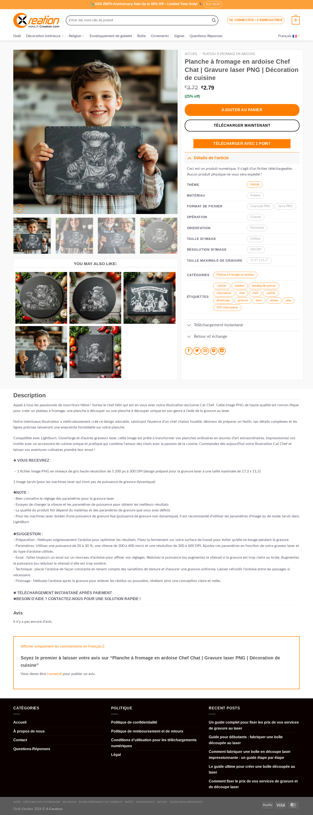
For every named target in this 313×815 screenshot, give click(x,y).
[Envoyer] (214, 20)
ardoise (239, 285)
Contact (20, 740)
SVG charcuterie (227, 307)
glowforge (223, 300)
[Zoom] (19, 208)
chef (255, 293)
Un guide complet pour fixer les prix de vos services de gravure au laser (254, 725)
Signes (179, 36)
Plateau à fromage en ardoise (229, 54)
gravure (243, 300)
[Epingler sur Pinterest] (213, 351)
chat (242, 293)
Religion (75, 36)
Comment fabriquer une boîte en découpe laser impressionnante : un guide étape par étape (250, 755)
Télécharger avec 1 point (242, 143)
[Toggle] (189, 158)
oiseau (274, 300)
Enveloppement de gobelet (111, 36)
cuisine (222, 285)
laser (259, 300)
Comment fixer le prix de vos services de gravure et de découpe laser (253, 784)
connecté (54, 674)
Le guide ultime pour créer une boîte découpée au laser (252, 769)
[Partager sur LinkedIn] (222, 351)
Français (284, 36)
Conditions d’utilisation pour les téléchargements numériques (154, 743)
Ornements (160, 36)
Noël (17, 36)
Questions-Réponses (205, 36)
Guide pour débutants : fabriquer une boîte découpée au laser (246, 740)
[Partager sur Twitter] (197, 351)
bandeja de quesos (264, 285)
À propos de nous (29, 731)
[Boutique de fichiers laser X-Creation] (36, 20)
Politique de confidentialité (134, 722)
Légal (116, 755)
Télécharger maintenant (242, 125)
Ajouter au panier (242, 110)
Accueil (191, 54)
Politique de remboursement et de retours (147, 731)
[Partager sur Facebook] (188, 351)
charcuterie (224, 293)
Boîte (141, 36)
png (288, 300)
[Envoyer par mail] (205, 351)
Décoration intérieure (43, 36)
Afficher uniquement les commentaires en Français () (62, 646)
